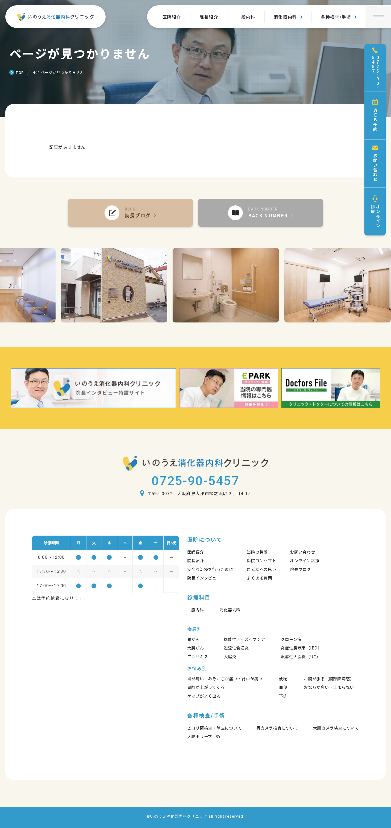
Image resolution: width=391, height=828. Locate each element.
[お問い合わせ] (375, 164)
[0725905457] (375, 68)
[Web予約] (375, 116)
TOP (19, 72)
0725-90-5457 (195, 480)
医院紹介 (172, 17)
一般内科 (245, 17)
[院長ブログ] (130, 213)
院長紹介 (208, 17)
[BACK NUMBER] (260, 213)
